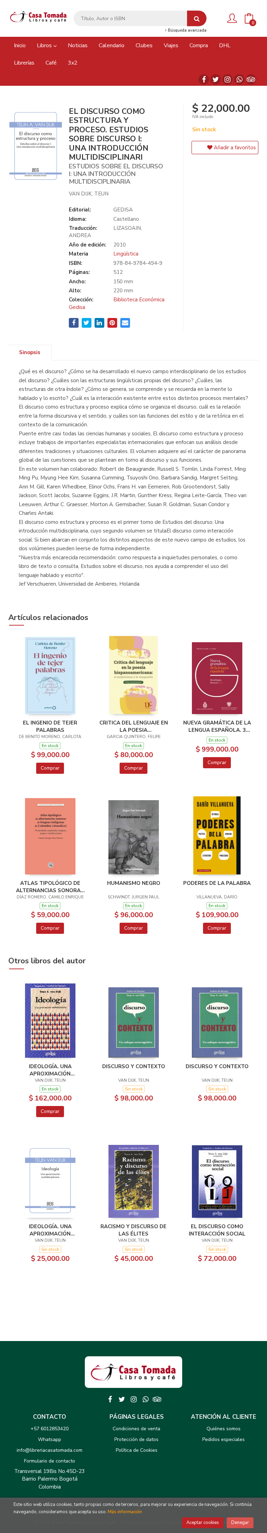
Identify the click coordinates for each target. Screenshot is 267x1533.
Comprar (50, 768)
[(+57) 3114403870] (239, 79)
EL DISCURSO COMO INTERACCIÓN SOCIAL (217, 1230)
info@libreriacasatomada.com (49, 1450)
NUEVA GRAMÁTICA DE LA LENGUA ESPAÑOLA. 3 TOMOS (217, 726)
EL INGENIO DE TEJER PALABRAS (50, 726)
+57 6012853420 (49, 1428)
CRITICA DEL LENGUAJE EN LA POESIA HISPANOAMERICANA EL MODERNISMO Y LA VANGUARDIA (133, 726)
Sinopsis (29, 352)
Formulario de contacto (49, 1461)
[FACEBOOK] (204, 79)
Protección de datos (136, 1439)
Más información (125, 1512)
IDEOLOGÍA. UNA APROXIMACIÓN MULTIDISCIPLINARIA (50, 1070)
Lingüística (125, 253)
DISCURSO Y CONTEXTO (133, 1066)
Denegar (240, 1522)
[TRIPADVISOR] (251, 79)
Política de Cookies (136, 1450)
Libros (45, 45)
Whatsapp (49, 1439)
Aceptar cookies (202, 1522)
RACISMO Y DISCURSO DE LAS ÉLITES (133, 1230)
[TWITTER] (215, 79)
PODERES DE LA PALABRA (217, 883)
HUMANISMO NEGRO (133, 883)
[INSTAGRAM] (227, 79)
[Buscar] (197, 18)
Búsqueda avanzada (187, 30)
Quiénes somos (224, 1428)
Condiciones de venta (136, 1428)
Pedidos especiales (223, 1439)
